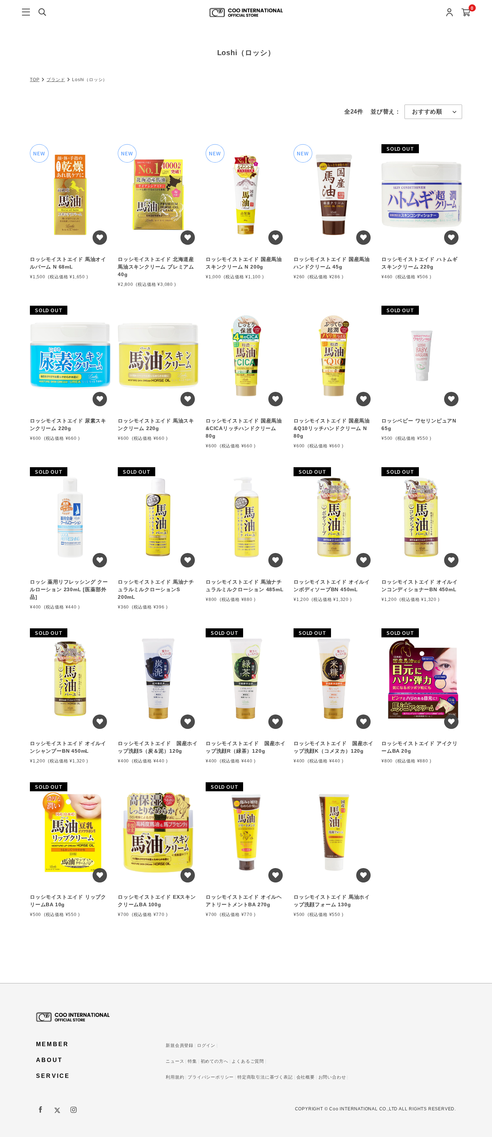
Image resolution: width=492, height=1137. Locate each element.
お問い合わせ (332, 1077)
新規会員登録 (179, 1045)
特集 (192, 1061)
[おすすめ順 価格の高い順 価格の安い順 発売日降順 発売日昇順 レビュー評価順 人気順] (433, 112)
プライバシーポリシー (211, 1077)
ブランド (55, 79)
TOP (34, 79)
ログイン (206, 1045)
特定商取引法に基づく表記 (265, 1077)
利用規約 (175, 1077)
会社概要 (305, 1077)
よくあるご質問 (248, 1061)
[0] (465, 13)
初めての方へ (214, 1061)
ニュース (175, 1061)
